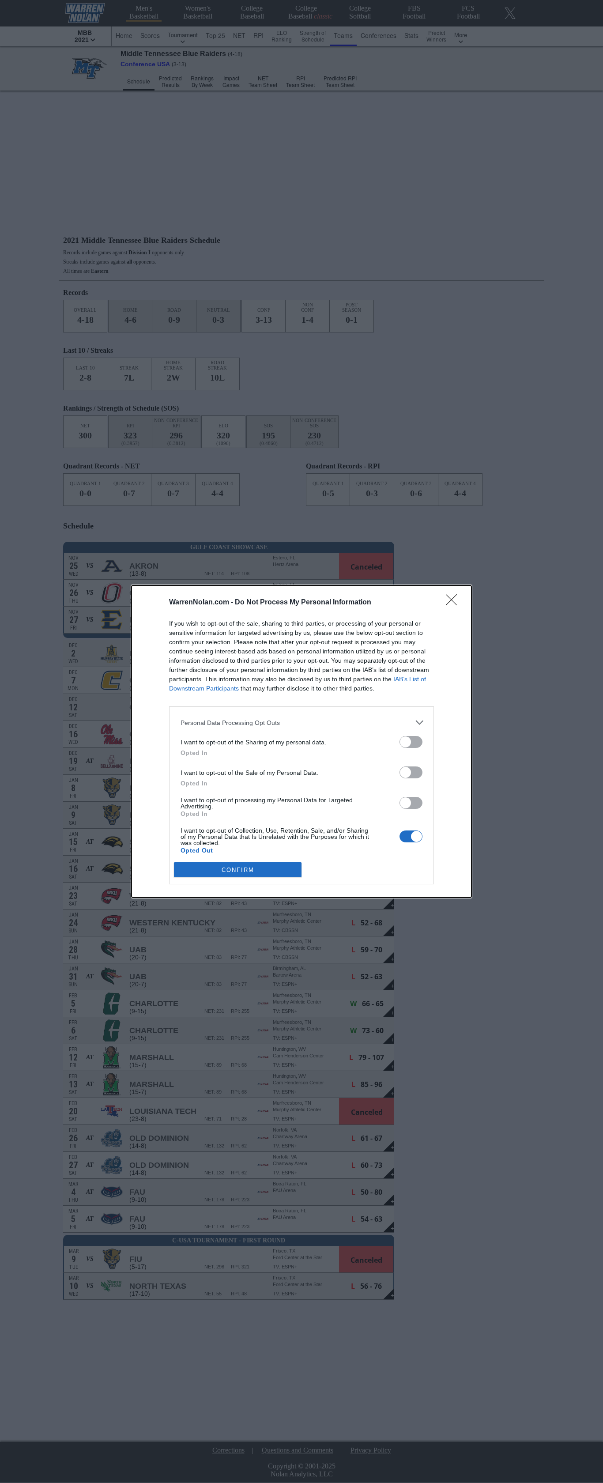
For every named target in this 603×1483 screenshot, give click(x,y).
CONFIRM (238, 870)
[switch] (410, 742)
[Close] (454, 602)
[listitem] (301, 722)
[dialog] (301, 741)
